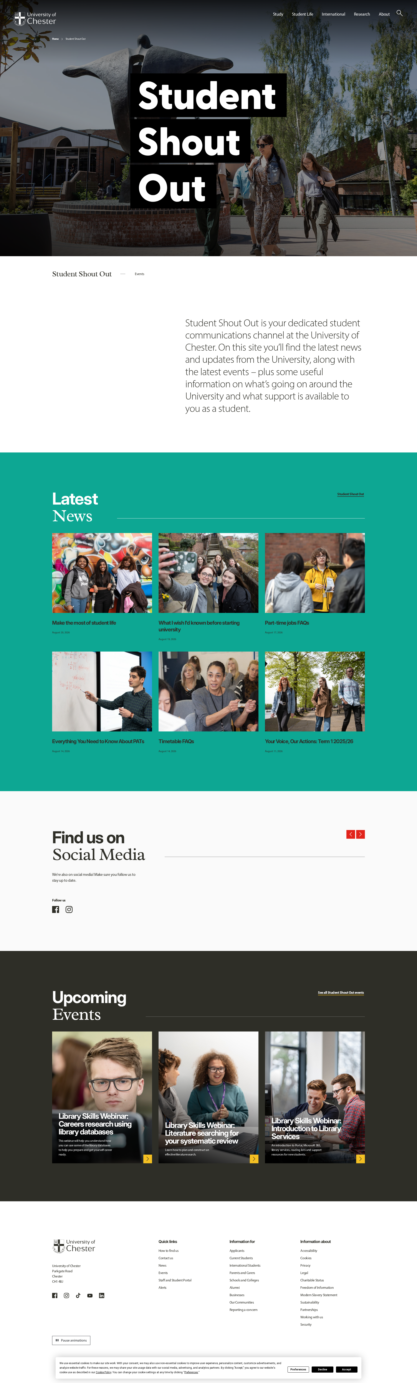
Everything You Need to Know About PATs (98, 741)
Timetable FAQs (176, 741)
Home (55, 38)
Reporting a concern (244, 1310)
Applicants (237, 1251)
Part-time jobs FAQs (287, 623)
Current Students (241, 1258)
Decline (322, 1369)
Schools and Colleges (244, 1280)
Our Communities (242, 1302)
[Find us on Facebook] (55, 909)
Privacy (305, 1265)
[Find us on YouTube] (90, 1295)
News (162, 1265)
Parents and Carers (242, 1273)
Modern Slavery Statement (318, 1295)
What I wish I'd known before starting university (199, 626)
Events (139, 274)
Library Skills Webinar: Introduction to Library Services (306, 1128)
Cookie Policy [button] (103, 1372)
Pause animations (71, 1340)
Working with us (311, 1317)
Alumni (235, 1288)
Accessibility (308, 1251)
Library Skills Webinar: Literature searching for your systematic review (201, 1133)
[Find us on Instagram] (69, 909)
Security (305, 1324)
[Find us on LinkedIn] (101, 1295)
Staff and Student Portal (175, 1280)
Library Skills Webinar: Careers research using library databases (95, 1123)
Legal (304, 1273)
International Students (245, 1265)
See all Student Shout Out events (341, 992)
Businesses (237, 1295)
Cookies (305, 1258)
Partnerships (309, 1310)
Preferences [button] (191, 1372)
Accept (346, 1369)
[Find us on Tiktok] (78, 1295)
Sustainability (309, 1302)
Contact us (166, 1258)
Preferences (298, 1369)
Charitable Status (312, 1280)
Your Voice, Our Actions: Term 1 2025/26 (309, 741)
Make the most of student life (84, 623)
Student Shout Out (76, 38)
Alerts (162, 1288)
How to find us (169, 1251)
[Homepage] (34, 19)
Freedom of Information (317, 1288)
